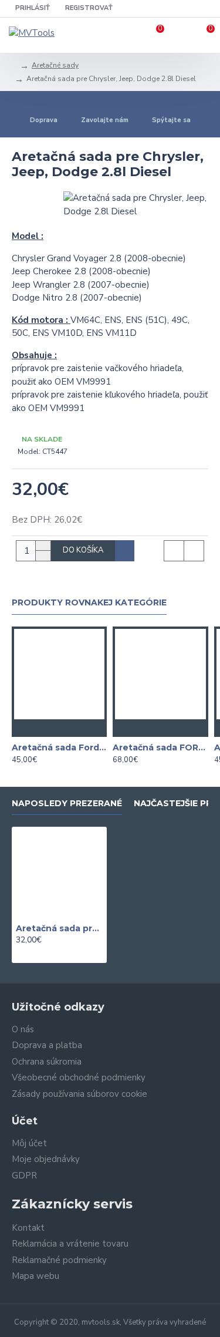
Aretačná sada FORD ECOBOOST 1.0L (160, 747)
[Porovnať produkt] (82, 728)
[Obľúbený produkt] (59, 728)
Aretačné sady (55, 65)
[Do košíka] (36, 728)
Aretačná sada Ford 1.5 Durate (59, 747)
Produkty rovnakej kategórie (89, 603)
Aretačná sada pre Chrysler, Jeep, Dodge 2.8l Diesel (59, 928)
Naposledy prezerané (67, 804)
